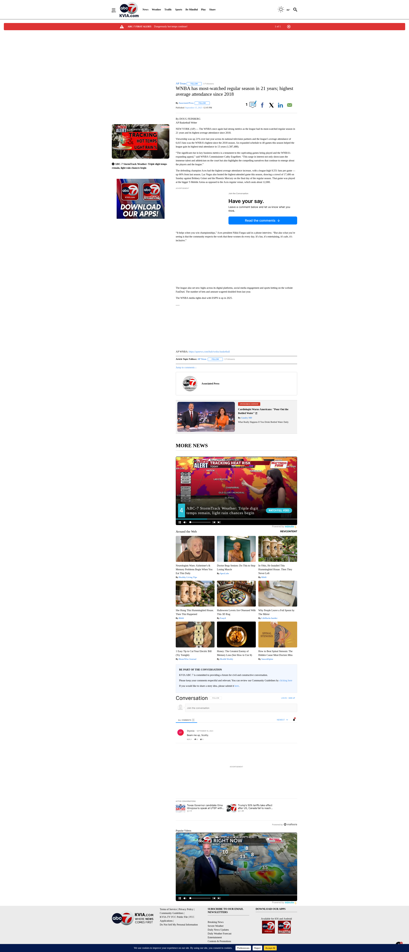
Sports (178, 9)
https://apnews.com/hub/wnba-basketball (209, 351)
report (292, 739)
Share (212, 9)
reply (189, 739)
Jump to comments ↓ (186, 367)
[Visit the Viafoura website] (290, 824)
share (284, 739)
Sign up (292, 698)
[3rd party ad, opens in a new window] (206, 431)
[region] (236, 761)
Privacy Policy (186, 909)
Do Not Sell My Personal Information (179, 924)
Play (203, 9)
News (145, 9)
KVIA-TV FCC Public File (174, 917)
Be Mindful (191, 9)
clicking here (285, 680)
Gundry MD (246, 418)
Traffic (168, 9)
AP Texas (201, 359)
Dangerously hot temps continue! (170, 26)
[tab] (186, 720)
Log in (284, 698)
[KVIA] (129, 10)
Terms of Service (168, 909)
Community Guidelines (171, 913)
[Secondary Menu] (116, 9)
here (237, 686)
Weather (156, 9)
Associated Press (186, 103)
